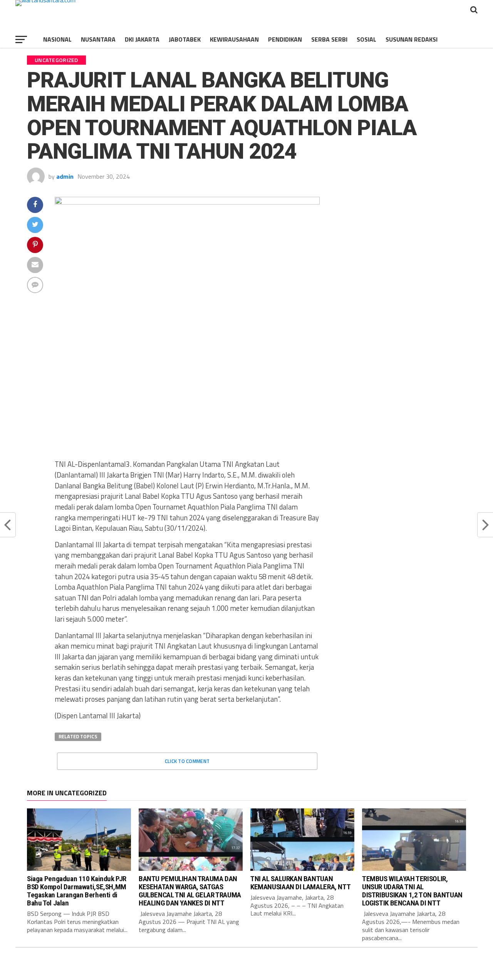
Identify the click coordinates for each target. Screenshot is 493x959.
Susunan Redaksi (412, 39)
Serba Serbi (329, 39)
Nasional (57, 39)
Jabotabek (185, 39)
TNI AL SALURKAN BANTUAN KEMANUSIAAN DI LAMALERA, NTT (300, 882)
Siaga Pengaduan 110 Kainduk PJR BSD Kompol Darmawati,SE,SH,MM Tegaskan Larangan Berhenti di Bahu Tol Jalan (76, 890)
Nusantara (98, 39)
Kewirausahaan (234, 39)
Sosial (366, 39)
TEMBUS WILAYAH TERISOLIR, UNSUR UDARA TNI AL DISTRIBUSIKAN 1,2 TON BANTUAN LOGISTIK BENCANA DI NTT (412, 890)
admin (65, 176)
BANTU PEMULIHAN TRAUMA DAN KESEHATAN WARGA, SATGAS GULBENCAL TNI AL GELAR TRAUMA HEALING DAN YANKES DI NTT (190, 890)
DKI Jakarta (142, 39)
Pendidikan (285, 39)
